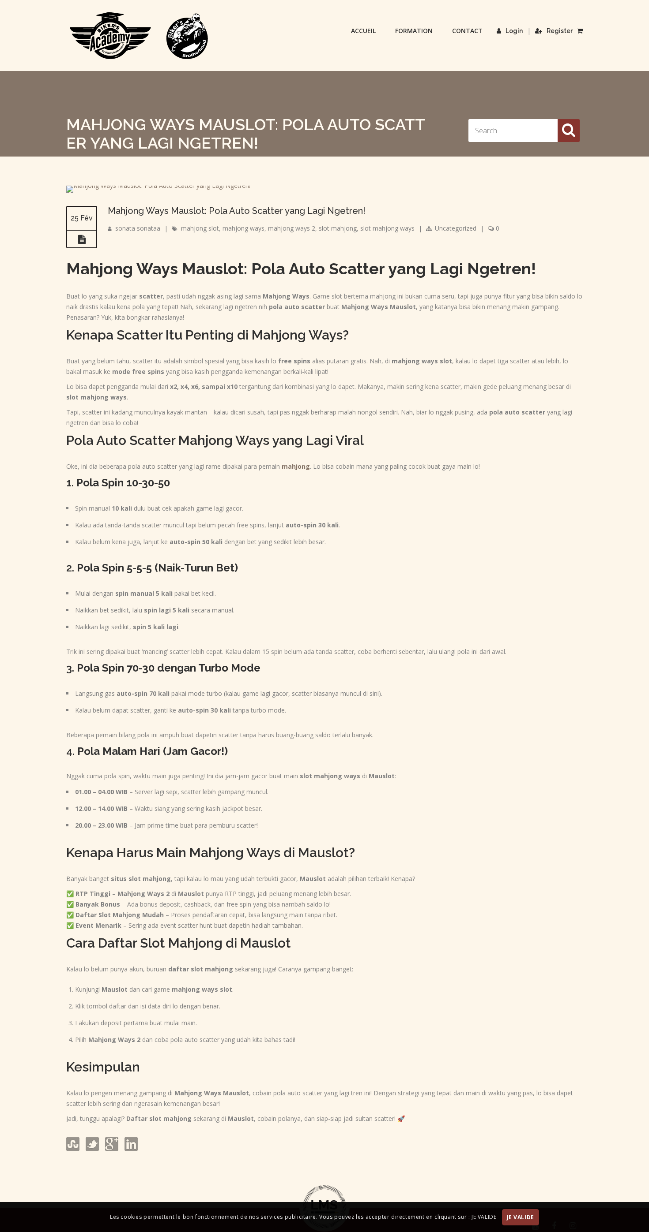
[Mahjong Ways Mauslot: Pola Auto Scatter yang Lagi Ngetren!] (158, 185)
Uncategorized (455, 228)
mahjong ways (243, 228)
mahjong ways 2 (291, 228)
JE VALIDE (520, 1217)
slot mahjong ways (387, 228)
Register (560, 30)
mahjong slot (200, 228)
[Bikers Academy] (139, 36)
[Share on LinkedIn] (130, 1148)
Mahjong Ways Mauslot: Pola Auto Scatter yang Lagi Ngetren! (237, 210)
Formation (414, 30)
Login (514, 30)
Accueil (363, 30)
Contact (467, 30)
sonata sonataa (137, 228)
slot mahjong (338, 228)
